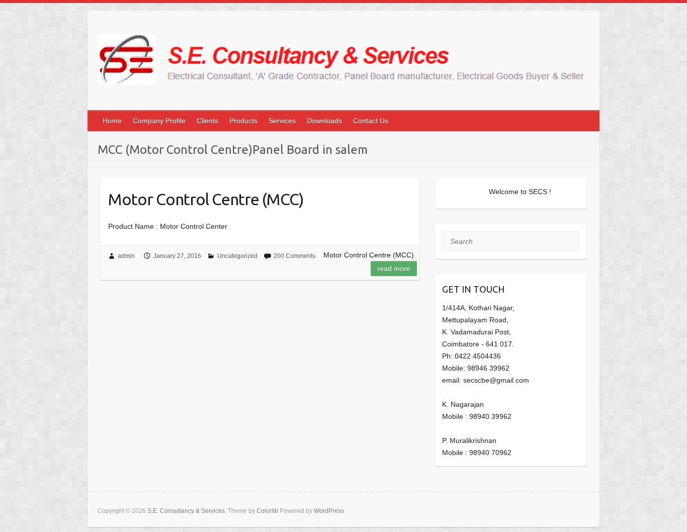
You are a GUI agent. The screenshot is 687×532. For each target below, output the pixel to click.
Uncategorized (237, 255)
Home (112, 121)
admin (126, 255)
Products (243, 121)
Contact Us (370, 121)
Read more (393, 268)
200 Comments (294, 255)
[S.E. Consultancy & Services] (343, 63)
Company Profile (159, 121)
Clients (207, 121)
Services (282, 121)
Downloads (324, 121)
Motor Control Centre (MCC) (206, 199)
